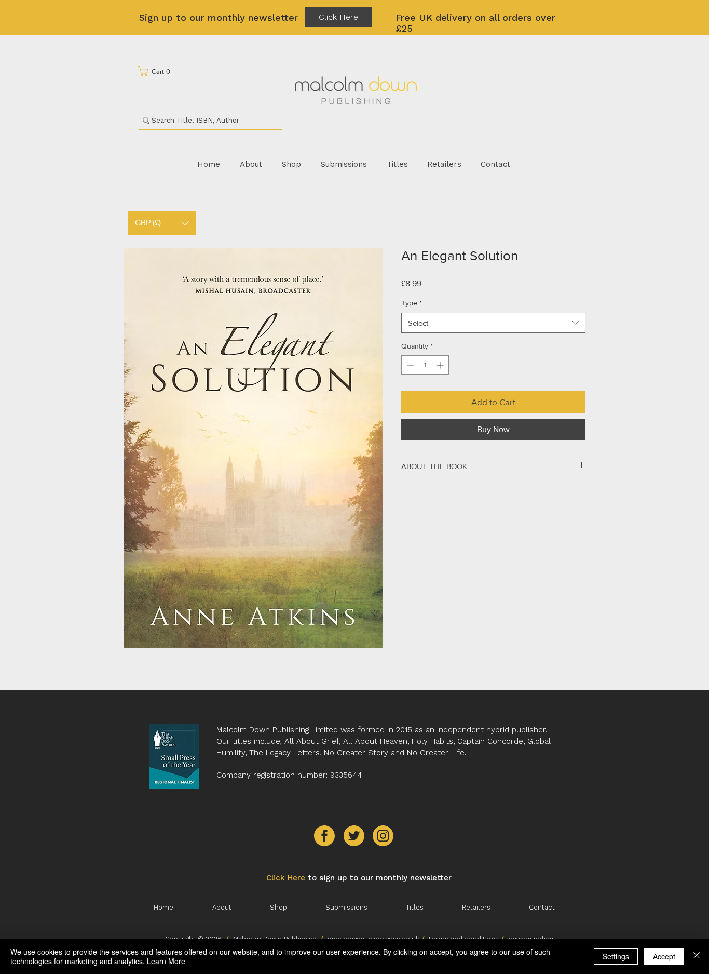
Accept (664, 956)
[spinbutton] (425, 365)
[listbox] (162, 223)
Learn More (166, 961)
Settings (616, 956)
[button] (157, 71)
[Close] (696, 956)
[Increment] (440, 365)
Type (411, 303)
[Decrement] (409, 365)
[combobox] (493, 323)
